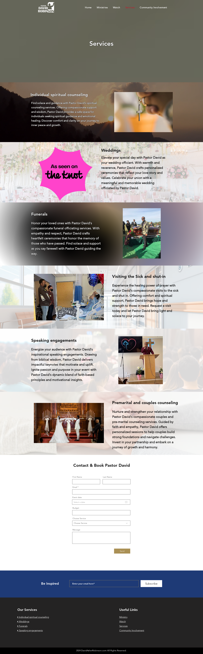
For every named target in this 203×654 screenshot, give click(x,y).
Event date (77, 497)
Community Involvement (131, 630)
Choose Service (79, 518)
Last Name (107, 477)
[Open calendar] (126, 502)
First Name (77, 477)
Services (123, 626)
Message (76, 530)
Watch (122, 621)
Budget (75, 508)
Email (74, 487)
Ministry (123, 617)
